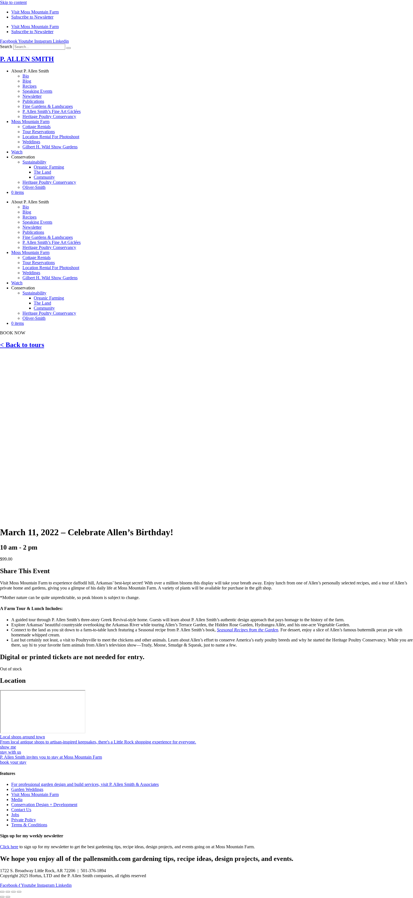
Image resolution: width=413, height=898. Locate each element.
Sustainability (34, 162)
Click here (9, 846)
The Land (42, 172)
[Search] (68, 48)
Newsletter (32, 96)
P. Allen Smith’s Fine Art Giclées (51, 111)
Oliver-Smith (34, 187)
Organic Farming (49, 167)
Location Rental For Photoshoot (50, 136)
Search (6, 46)
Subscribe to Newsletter (32, 17)
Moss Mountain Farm (30, 121)
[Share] (13, 892)
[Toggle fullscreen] (8, 892)
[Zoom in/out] (2, 892)
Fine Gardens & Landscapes (47, 106)
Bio (25, 76)
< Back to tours (22, 344)
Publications (33, 101)
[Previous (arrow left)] (2, 897)
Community (44, 177)
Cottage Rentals (36, 126)
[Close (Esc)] (19, 892)
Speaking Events (37, 91)
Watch (16, 151)
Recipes (29, 86)
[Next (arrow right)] (8, 897)
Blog (26, 81)
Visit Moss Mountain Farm (35, 12)
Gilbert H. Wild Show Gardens (50, 146)
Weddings (31, 141)
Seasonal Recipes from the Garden (247, 629)
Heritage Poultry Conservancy (49, 116)
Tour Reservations (38, 131)
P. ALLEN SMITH (27, 59)
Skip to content (13, 2)
